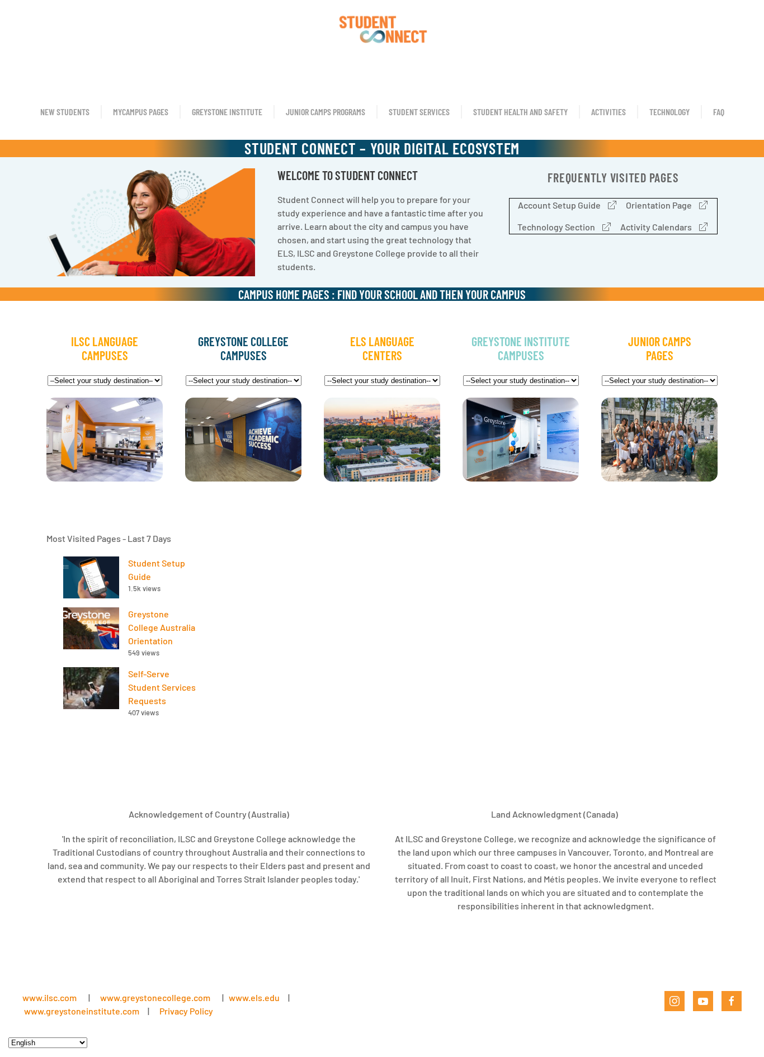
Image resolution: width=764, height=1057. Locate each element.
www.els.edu (253, 997)
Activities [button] (608, 111)
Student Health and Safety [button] (520, 111)
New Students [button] (64, 111)
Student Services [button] (419, 111)
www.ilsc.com (49, 997)
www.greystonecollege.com (155, 997)
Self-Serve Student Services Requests (162, 687)
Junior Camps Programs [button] (325, 111)
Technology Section (556, 226)
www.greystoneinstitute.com (81, 1011)
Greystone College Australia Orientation (161, 627)
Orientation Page (659, 205)
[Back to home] (382, 28)
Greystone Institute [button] (227, 111)
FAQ (718, 111)
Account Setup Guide (559, 205)
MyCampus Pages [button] (140, 111)
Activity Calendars (656, 226)
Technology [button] (669, 111)
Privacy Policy (186, 1011)
